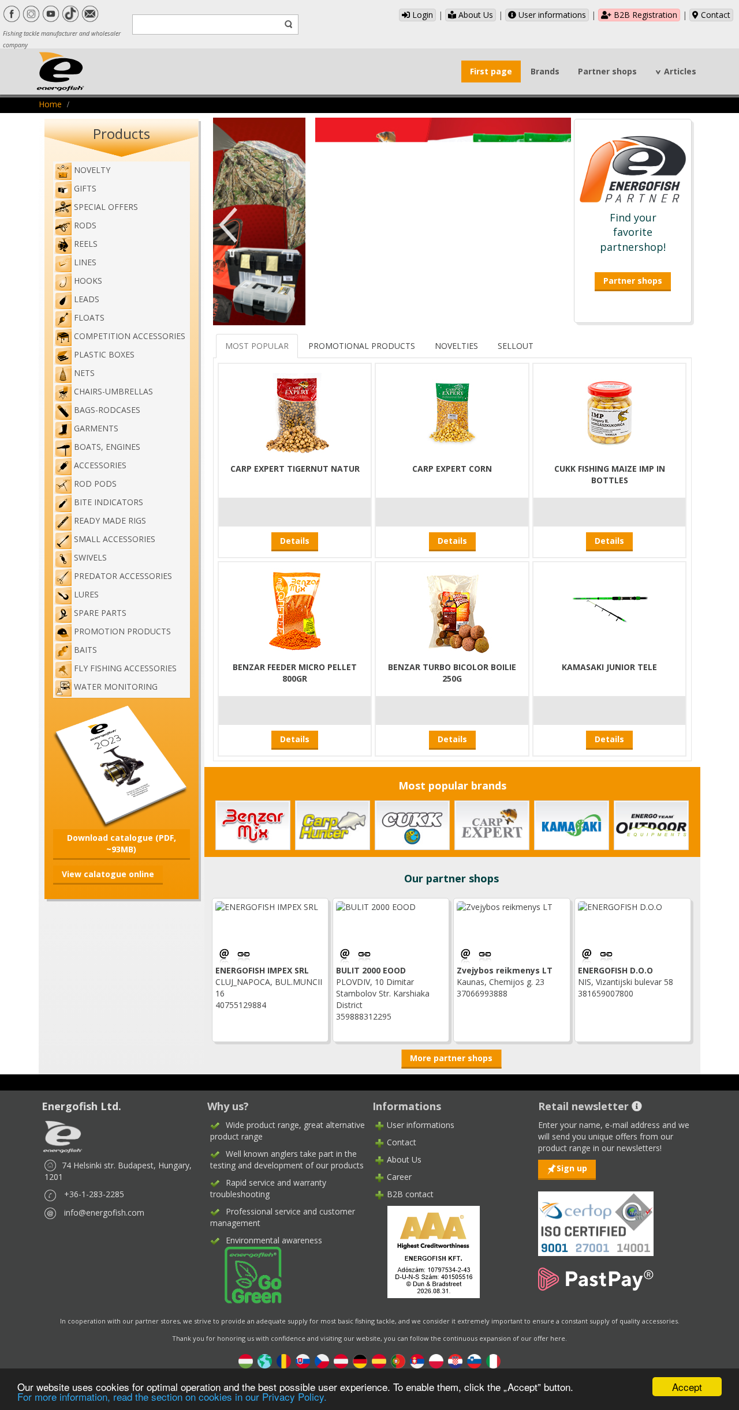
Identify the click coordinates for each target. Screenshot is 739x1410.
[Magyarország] (245, 1360)
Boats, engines (107, 446)
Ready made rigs (110, 520)
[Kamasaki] (571, 824)
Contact (714, 14)
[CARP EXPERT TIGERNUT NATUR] (295, 411)
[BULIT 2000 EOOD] (364, 955)
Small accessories (114, 538)
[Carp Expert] (492, 824)
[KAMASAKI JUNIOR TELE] (609, 609)
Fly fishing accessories (125, 668)
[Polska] (436, 1360)
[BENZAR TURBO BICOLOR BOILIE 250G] (452, 609)
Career (399, 1176)
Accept (687, 1386)
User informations (551, 14)
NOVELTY (92, 169)
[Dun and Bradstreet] (426, 1251)
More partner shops (451, 1057)
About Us (474, 14)
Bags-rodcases (107, 409)
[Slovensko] (302, 1360)
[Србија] (417, 1360)
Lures (86, 594)
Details (294, 540)
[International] (264, 1360)
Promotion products (122, 631)
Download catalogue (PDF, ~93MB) (121, 843)
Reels (86, 243)
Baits (85, 649)
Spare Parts (100, 612)
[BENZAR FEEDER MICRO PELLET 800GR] (295, 609)
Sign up (572, 1168)
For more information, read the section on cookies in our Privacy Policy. (172, 1396)
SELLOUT (515, 345)
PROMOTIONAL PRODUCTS (361, 345)
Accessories (100, 465)
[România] (283, 1360)
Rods (85, 225)
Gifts (85, 188)
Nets (84, 372)
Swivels (90, 557)
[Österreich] (341, 1360)
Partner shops (607, 71)
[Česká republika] (321, 1360)
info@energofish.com (104, 1212)
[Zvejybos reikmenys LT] (485, 955)
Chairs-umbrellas (113, 391)
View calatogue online (108, 873)
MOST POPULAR (257, 345)
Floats (89, 317)
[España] (379, 1360)
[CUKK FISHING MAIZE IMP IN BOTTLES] (609, 411)
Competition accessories (129, 335)
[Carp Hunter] (332, 824)
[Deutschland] (360, 1360)
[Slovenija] (474, 1360)
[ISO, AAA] (596, 1217)
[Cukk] (412, 824)
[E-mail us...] (225, 955)
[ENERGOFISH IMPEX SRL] (243, 955)
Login (421, 14)
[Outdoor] (651, 824)
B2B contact (410, 1194)
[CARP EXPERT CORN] (452, 411)
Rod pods (95, 483)
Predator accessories (123, 575)
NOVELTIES (456, 345)
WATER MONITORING (116, 686)
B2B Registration (644, 14)
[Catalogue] (121, 764)
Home (50, 104)
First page (491, 71)
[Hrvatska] (455, 1360)
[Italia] (493, 1360)
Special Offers (106, 206)
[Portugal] (398, 1360)
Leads (86, 299)
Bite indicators (108, 502)
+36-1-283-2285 (94, 1194)
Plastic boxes (104, 354)
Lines (85, 262)
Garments (96, 428)
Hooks (88, 280)
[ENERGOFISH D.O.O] (606, 955)
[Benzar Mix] (253, 824)
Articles (680, 71)
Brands (545, 71)
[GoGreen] (246, 1274)
